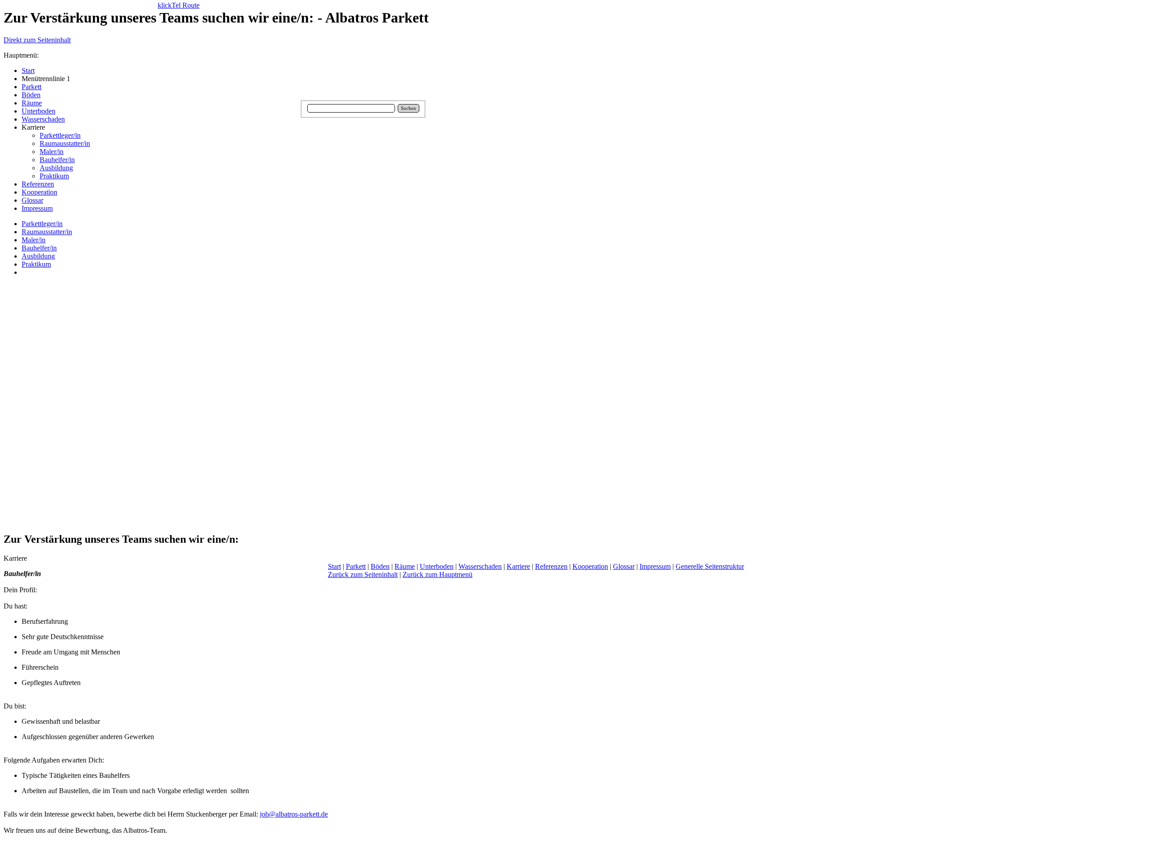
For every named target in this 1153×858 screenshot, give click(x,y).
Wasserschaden (480, 566)
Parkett (356, 566)
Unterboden (437, 566)
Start (334, 566)
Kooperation (590, 566)
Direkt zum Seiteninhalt (37, 40)
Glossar (624, 566)
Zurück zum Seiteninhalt (363, 574)
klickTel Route (179, 5)
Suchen (408, 108)
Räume (405, 566)
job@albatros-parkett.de (294, 814)
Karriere (518, 566)
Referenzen (551, 566)
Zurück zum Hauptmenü (437, 574)
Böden (380, 566)
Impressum (655, 566)
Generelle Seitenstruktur (710, 566)
